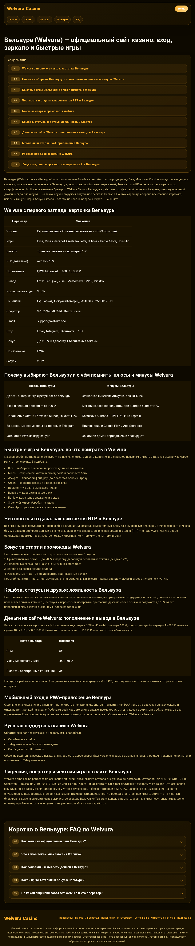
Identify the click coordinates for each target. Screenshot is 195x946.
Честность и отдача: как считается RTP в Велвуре (58, 100)
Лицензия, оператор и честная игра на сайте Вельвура (61, 164)
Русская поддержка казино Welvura (47, 153)
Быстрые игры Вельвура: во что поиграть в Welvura (59, 90)
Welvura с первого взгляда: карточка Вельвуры (55, 68)
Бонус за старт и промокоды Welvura (48, 111)
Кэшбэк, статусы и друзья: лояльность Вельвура (57, 122)
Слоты (28, 19)
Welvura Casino (24, 8)
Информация (124, 917)
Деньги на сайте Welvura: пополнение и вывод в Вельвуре (63, 132)
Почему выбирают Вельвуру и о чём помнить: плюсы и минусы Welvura (73, 79)
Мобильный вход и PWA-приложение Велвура (55, 143)
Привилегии (108, 917)
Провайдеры (65, 917)
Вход (181, 8)
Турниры (62, 19)
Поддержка (184, 917)
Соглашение (142, 917)
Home (13, 19)
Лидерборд (92, 917)
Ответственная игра (163, 917)
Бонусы (44, 19)
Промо (79, 917)
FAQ (77, 19)
